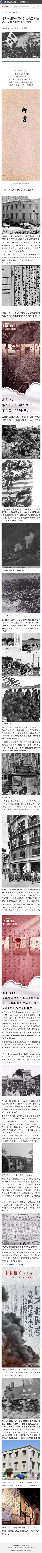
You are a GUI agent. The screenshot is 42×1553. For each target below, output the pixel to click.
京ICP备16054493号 (13, 1547)
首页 (10, 12)
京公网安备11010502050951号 (26, 1547)
